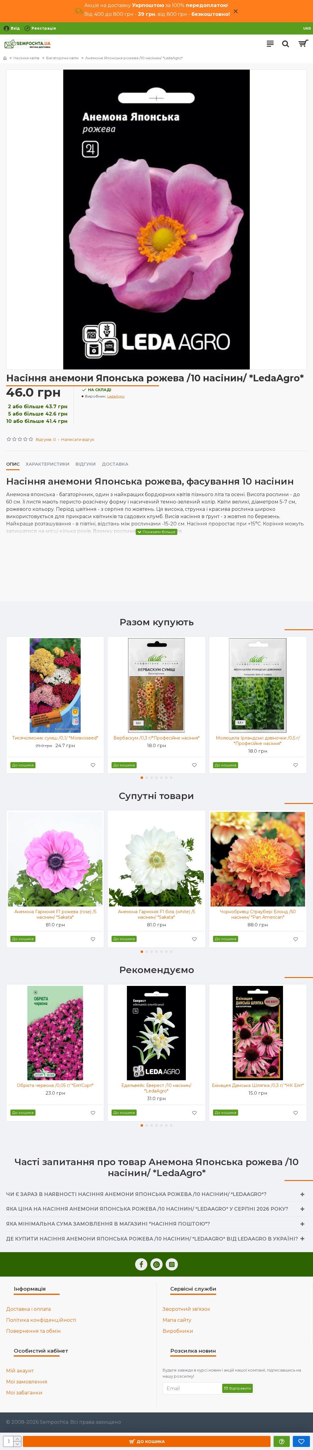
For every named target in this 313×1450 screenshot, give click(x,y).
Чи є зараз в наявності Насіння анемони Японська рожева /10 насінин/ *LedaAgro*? (136, 1194)
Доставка (115, 464)
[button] (142, 777)
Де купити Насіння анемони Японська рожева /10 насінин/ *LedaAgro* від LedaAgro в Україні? (152, 1239)
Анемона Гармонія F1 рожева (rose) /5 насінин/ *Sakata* (55, 914)
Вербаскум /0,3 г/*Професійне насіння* (156, 738)
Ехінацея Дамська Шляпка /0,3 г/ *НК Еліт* (258, 1085)
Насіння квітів (26, 58)
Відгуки (85, 464)
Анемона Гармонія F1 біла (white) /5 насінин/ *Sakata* (156, 914)
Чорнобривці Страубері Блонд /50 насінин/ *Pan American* (258, 914)
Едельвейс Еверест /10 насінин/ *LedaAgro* (156, 1088)
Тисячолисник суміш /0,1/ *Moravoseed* (55, 738)
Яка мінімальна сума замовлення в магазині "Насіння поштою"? (108, 1224)
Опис (13, 464)
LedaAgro (115, 396)
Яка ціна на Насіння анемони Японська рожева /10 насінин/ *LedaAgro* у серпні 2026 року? (147, 1209)
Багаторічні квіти (62, 58)
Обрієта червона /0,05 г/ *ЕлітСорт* (55, 1085)
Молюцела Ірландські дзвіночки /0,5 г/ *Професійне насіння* (258, 740)
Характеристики (47, 464)
